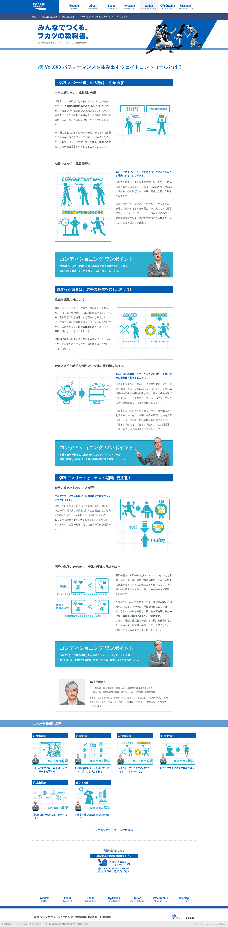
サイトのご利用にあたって (35, 924)
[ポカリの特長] (67, 899)
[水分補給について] (114, 899)
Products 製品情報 (74, 6)
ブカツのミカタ (68, 17)
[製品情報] (44, 899)
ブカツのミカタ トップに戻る (115, 830)
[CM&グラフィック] (160, 899)
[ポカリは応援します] (137, 899)
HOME (34, 17)
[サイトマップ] (184, 899)
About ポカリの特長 (93, 6)
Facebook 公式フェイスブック (186, 6)
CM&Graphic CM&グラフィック (167, 6)
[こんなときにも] (90, 899)
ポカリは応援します (49, 17)
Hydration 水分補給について (130, 6)
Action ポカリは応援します (149, 6)
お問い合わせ (83, 924)
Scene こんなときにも (111, 6)
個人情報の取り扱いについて (62, 924)
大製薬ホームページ (12, 924)
